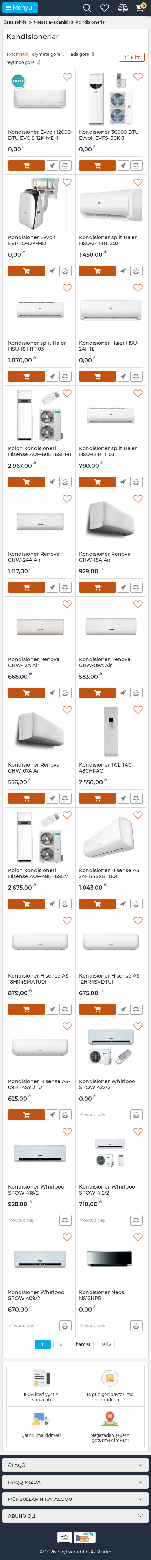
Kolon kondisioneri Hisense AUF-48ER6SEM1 (39, 876)
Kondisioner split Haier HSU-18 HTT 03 (37, 349)
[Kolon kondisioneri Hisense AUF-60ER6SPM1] (40, 415)
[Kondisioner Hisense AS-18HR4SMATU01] (40, 943)
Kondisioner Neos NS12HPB (101, 1298)
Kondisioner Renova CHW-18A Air (104, 560)
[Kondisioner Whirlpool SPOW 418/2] (40, 1153)
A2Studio (101, 1551)
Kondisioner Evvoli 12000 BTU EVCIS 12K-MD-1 (39, 138)
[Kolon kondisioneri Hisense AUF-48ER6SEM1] (40, 837)
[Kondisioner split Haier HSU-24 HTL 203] (111, 204)
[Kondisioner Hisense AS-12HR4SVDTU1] (111, 943)
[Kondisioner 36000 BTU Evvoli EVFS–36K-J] (111, 99)
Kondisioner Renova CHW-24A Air (33, 560)
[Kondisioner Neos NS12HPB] (111, 1259)
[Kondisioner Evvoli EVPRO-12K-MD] (40, 204)
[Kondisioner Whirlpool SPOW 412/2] (111, 1153)
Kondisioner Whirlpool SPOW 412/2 (108, 1193)
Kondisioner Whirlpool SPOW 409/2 (37, 1298)
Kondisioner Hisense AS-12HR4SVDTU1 (110, 982)
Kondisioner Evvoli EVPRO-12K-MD (31, 244)
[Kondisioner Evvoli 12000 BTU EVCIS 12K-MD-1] (40, 99)
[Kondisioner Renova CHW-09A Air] (111, 626)
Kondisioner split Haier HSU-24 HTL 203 (108, 244)
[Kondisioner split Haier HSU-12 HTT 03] (111, 415)
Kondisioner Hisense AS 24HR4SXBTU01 (109, 876)
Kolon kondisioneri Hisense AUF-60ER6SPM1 (39, 455)
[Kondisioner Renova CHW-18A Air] (111, 521)
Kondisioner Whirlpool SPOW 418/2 (37, 1193)
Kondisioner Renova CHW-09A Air (104, 666)
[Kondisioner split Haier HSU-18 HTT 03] (40, 310)
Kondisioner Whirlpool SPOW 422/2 (108, 1087)
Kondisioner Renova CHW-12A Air (33, 666)
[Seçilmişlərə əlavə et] (67, 77)
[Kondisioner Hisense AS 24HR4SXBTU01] (111, 837)
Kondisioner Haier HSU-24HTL (109, 349)
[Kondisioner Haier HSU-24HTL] (111, 310)
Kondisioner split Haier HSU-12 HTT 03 (108, 455)
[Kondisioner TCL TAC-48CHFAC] (111, 732)
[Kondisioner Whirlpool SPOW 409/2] (40, 1259)
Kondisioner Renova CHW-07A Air (33, 771)
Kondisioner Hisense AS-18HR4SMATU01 (39, 982)
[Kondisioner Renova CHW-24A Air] (40, 521)
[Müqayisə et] (65, 165)
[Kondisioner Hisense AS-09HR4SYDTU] (40, 1048)
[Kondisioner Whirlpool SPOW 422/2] (111, 1048)
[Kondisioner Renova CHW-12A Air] (40, 626)
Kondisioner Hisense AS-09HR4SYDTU (39, 1087)
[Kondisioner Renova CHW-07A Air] (40, 732)
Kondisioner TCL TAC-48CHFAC (106, 771)
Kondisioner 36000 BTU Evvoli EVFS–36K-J (109, 138)
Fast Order (52, 165)
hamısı (83, 1344)
